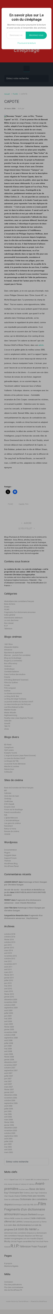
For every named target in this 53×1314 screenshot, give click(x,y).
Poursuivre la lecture (27, 43)
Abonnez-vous (36, 35)
